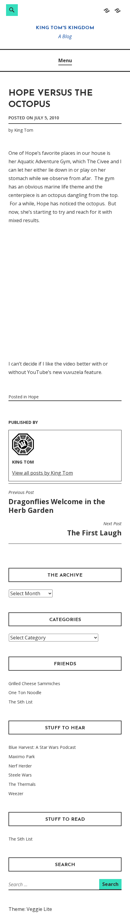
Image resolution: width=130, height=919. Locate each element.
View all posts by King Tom (42, 473)
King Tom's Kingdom (65, 28)
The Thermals (22, 784)
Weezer (15, 793)
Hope (33, 397)
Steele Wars (20, 775)
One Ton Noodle (24, 692)
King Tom (23, 130)
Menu (65, 60)
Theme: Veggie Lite (30, 909)
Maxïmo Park (21, 756)
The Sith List (20, 702)
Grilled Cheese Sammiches (34, 683)
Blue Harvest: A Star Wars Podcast (42, 747)
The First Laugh (94, 529)
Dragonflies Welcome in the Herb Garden (56, 502)
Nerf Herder (20, 766)
